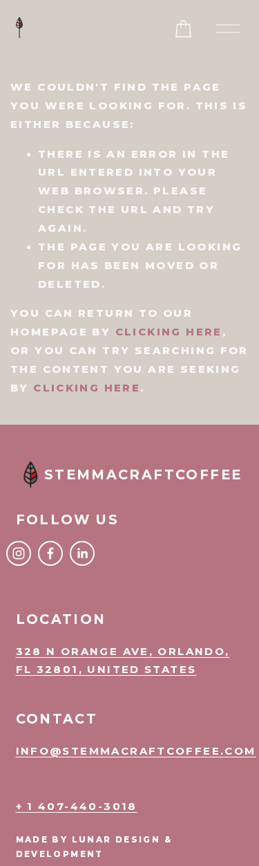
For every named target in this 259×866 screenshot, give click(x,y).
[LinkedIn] (82, 553)
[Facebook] (50, 553)
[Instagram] (18, 553)
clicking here (168, 332)
